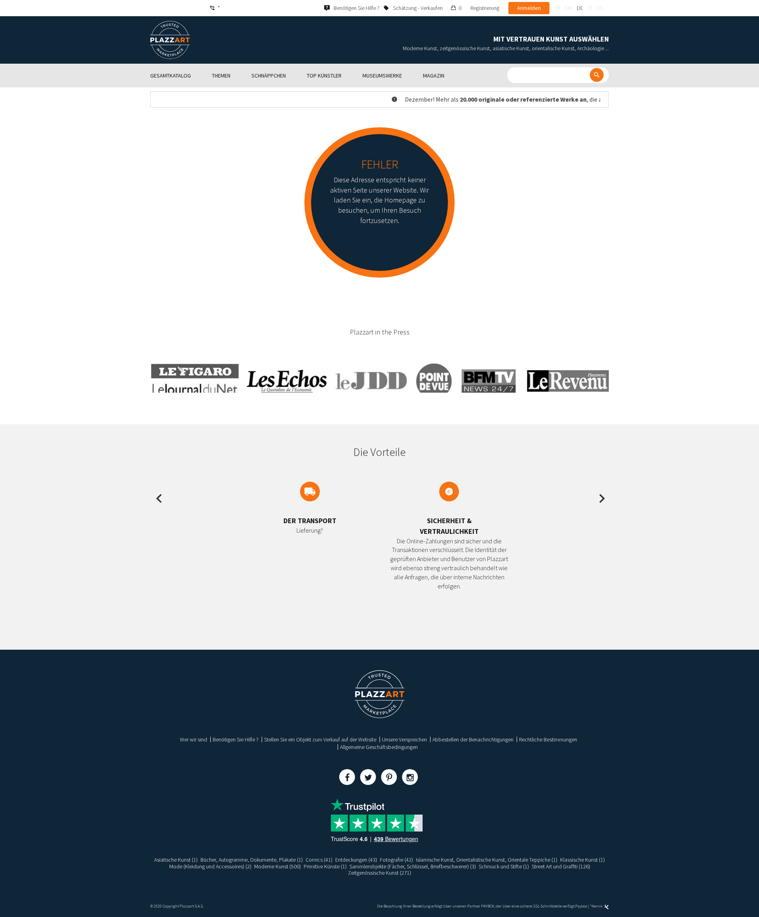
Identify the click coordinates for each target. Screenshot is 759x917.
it (590, 7)
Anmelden (529, 7)
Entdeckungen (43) (356, 859)
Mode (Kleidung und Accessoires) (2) (210, 866)
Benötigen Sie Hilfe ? (236, 739)
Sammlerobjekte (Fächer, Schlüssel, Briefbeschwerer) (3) (412, 866)
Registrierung (484, 7)
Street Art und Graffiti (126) (561, 866)
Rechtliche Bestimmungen (548, 739)
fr (557, 7)
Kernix (597, 906)
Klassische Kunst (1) (582, 859)
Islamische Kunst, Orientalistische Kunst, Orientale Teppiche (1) (486, 859)
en (568, 7)
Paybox (581, 906)
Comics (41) (319, 859)
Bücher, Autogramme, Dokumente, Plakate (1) (251, 859)
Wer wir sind (193, 739)
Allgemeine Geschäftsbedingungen (379, 747)
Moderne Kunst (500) (277, 866)
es (600, 7)
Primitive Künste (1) (325, 866)
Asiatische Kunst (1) (176, 859)
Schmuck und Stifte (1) (504, 866)
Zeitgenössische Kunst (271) (379, 872)
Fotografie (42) (396, 859)
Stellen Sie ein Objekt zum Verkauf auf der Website (320, 739)
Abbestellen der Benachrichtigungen (473, 739)
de (580, 7)
